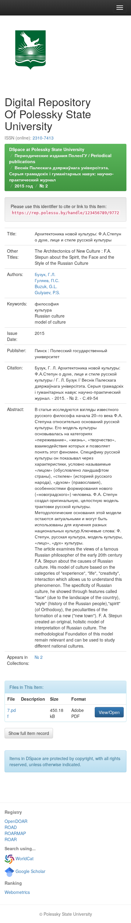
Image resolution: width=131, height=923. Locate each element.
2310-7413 (43, 138)
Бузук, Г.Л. (45, 274)
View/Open (109, 712)
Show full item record (29, 733)
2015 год (24, 186)
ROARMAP (15, 833)
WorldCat (24, 858)
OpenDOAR (16, 821)
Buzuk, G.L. (46, 286)
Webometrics (17, 892)
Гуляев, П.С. (47, 280)
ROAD (11, 827)
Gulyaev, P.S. (47, 292)
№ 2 (44, 186)
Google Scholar (29, 871)
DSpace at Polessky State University (46, 149)
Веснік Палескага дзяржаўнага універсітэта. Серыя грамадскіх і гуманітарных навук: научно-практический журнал (61, 173)
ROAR (11, 839)
